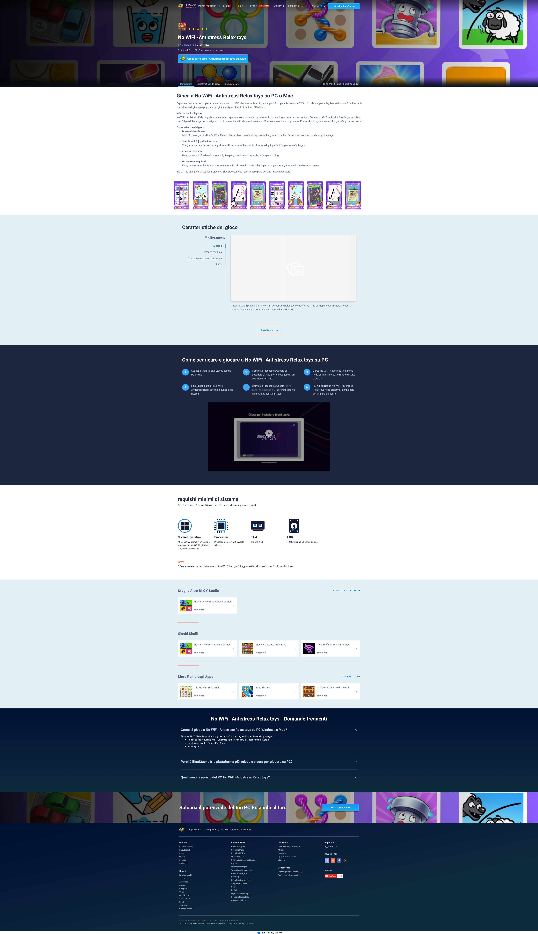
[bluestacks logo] (185, 6)
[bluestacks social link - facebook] (339, 860)
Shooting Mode (237, 850)
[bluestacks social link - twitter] (345, 860)
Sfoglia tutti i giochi (346, 591)
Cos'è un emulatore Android (289, 875)
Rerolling (235, 877)
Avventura (183, 882)
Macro (234, 863)
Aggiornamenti (331, 846)
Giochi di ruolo (185, 895)
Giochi (226, 6)
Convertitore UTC (238, 900)
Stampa (281, 860)
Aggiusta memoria (239, 883)
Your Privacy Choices (272, 932)
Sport (181, 902)
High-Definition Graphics (241, 893)
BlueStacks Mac (186, 846)
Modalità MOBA (238, 853)
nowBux (182, 860)
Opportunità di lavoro (287, 856)
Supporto (293, 6)
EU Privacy (228, 923)
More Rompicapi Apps (195, 677)
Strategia (183, 905)
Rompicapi (185, 45)
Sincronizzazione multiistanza (243, 860)
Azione (182, 878)
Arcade (182, 885)
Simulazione (184, 898)
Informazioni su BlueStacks (289, 846)
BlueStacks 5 (184, 850)
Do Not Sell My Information (243, 923)
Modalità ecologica (239, 867)
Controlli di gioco (238, 846)
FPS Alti (234, 890)
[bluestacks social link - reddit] (333, 860)
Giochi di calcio (185, 909)
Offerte (182, 856)
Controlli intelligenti (239, 873)
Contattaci (282, 853)
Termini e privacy (185, 923)
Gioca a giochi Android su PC (290, 872)
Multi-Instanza (237, 856)
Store (259, 6)
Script (233, 887)
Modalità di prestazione (241, 880)
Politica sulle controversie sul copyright (208, 923)
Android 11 (184, 863)
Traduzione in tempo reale (242, 870)
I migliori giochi (185, 875)
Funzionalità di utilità (240, 897)
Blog (240, 6)
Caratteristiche (207, 6)
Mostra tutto (351, 677)
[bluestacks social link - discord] (327, 860)
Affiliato (278, 6)
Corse (181, 892)
